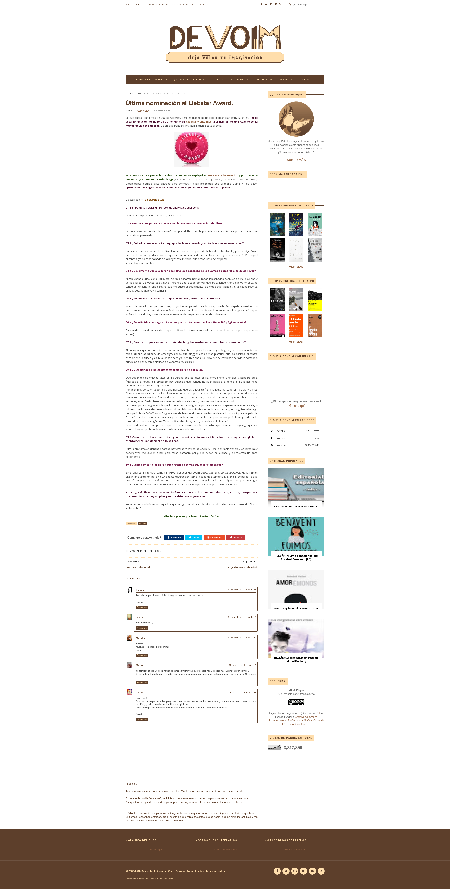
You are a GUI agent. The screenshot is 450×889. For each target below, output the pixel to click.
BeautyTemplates (166, 878)
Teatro (216, 79)
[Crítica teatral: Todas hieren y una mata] (277, 312)
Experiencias (264, 79)
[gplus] (294, 871)
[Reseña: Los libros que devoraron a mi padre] (277, 262)
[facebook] (261, 4)
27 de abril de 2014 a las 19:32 (242, 590)
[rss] (280, 4)
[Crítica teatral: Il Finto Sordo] (296, 337)
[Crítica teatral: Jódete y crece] (277, 337)
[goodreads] (276, 4)
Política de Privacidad (225, 849)
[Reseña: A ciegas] (296, 262)
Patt (318, 713)
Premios (138, 93)
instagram (298, 445)
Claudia (140, 590)
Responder (142, 607)
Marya (139, 665)
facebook (298, 438)
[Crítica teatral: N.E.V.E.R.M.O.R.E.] (315, 312)
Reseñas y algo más (199, 121)
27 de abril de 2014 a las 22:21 (242, 638)
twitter (298, 431)
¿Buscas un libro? (187, 79)
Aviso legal (155, 849)
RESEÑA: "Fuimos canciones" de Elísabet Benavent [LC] (296, 557)
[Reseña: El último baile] (296, 236)
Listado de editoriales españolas (296, 506)
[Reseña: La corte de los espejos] (277, 236)
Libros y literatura (150, 79)
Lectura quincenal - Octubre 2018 (296, 608)
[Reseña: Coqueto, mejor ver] (315, 236)
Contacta (202, 4)
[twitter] (266, 4)
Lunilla (139, 617)
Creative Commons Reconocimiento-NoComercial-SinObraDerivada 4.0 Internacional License (296, 720)
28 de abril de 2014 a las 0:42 (242, 665)
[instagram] (271, 4)
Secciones (238, 79)
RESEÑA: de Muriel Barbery (296, 659)
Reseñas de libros (158, 4)
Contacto (306, 79)
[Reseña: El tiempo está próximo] (315, 262)
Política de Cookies (295, 849)
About (139, 4)
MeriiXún (141, 638)
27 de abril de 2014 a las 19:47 (242, 617)
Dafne (139, 692)
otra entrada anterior (223, 175)
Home (129, 4)
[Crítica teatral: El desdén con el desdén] (315, 337)
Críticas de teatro (182, 4)
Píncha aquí (296, 406)
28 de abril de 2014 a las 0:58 (242, 692)
